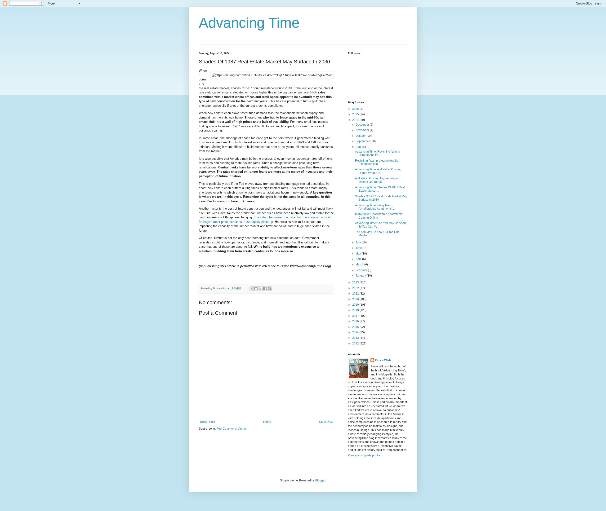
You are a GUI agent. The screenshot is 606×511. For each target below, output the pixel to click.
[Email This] (251, 288)
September (363, 141)
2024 (356, 120)
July (358, 242)
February (362, 270)
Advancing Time (249, 23)
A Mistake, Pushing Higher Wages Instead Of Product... (377, 180)
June (359, 248)
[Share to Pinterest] (269, 288)
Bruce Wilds (383, 360)
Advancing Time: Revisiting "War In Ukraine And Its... (377, 153)
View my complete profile (364, 455)
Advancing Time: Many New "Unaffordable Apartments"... (375, 207)
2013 (356, 337)
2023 (356, 282)
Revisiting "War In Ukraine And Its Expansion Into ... (376, 162)
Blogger (320, 480)
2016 (356, 321)
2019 (356, 304)
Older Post (326, 421)
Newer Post (207, 421)
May (359, 253)
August (360, 147)
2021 (356, 293)
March (360, 264)
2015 (356, 327)
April (359, 259)
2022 (356, 288)
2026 (356, 108)
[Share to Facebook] (265, 288)
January (361, 275)
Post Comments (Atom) (231, 428)
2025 (356, 114)
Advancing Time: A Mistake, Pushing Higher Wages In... (378, 171)
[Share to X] (260, 288)
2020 (356, 299)
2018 (356, 310)
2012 (356, 343)
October (361, 135)
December (363, 124)
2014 (356, 332)
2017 (356, 315)
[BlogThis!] (256, 288)
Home (267, 421)
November (363, 130)
